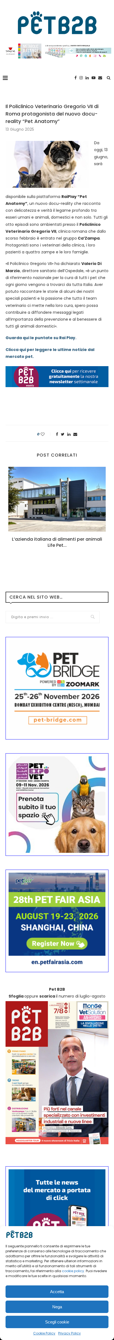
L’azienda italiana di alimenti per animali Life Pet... (57, 542)
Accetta (57, 1291)
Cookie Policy (44, 1333)
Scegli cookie (57, 1322)
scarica (47, 996)
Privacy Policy (69, 1333)
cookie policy (73, 1271)
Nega (57, 1306)
